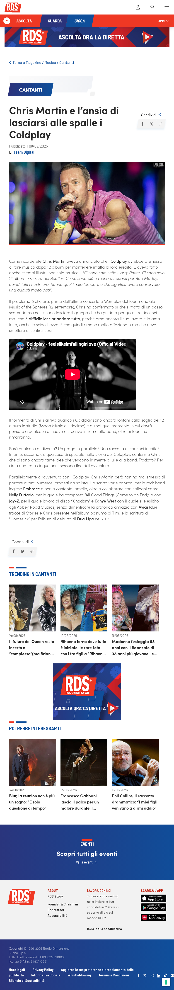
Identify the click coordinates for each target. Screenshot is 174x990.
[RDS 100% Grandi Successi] (13, 8)
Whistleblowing (79, 975)
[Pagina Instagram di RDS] (152, 975)
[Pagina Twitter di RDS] (145, 975)
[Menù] (166, 7)
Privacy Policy (42, 969)
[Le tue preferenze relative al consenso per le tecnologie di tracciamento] (166, 982)
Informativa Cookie (45, 975)
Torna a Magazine (26, 62)
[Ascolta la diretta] (6, 20)
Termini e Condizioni (113, 975)
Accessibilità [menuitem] (57, 915)
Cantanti (66, 62)
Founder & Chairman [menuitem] (63, 904)
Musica (50, 62)
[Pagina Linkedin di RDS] (158, 975)
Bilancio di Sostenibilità (27, 980)
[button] (142, 124)
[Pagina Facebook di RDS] (139, 975)
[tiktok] (165, 975)
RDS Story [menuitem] (55, 896)
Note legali (17, 969)
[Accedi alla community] (137, 7)
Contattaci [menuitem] (56, 910)
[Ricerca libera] (152, 7)
